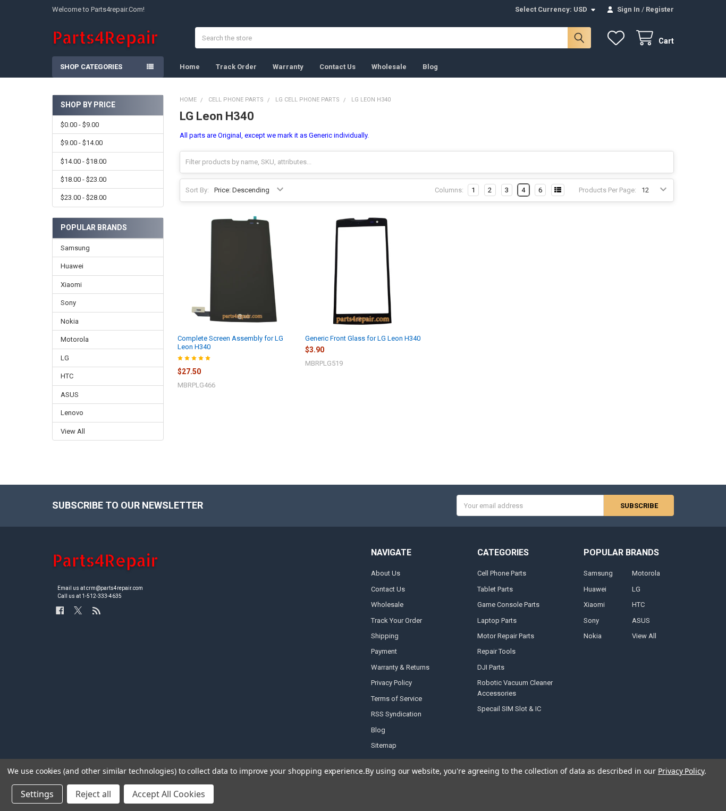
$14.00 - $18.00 (83, 161)
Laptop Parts (497, 620)
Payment (384, 651)
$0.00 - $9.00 (80, 125)
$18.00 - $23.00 (83, 179)
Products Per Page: (607, 190)
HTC (67, 376)
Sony (68, 303)
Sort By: (197, 190)
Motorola (75, 339)
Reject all (93, 794)
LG (65, 358)
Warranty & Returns (400, 667)
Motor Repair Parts (505, 636)
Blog (430, 67)
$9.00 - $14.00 (82, 143)
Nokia (70, 321)
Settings (37, 794)
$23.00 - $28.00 (83, 197)
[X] (78, 610)
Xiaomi (71, 285)
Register (660, 9)
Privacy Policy (391, 683)
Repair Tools (496, 651)
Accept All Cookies (168, 794)
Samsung (75, 248)
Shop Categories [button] (91, 67)
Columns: (449, 190)
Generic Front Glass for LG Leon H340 (362, 338)
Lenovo (72, 413)
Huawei (72, 266)
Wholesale (389, 67)
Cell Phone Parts (501, 573)
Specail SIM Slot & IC (509, 709)
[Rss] (96, 610)
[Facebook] (59, 610)
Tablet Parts (495, 589)
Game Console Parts (508, 605)
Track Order (236, 67)
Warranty (288, 67)
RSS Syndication (396, 714)
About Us (385, 573)
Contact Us (337, 67)
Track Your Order (396, 620)
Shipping (385, 636)
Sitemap (383, 745)
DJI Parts (490, 667)
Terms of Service (396, 699)
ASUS (70, 395)
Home (190, 67)
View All (73, 431)
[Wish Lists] (618, 38)
